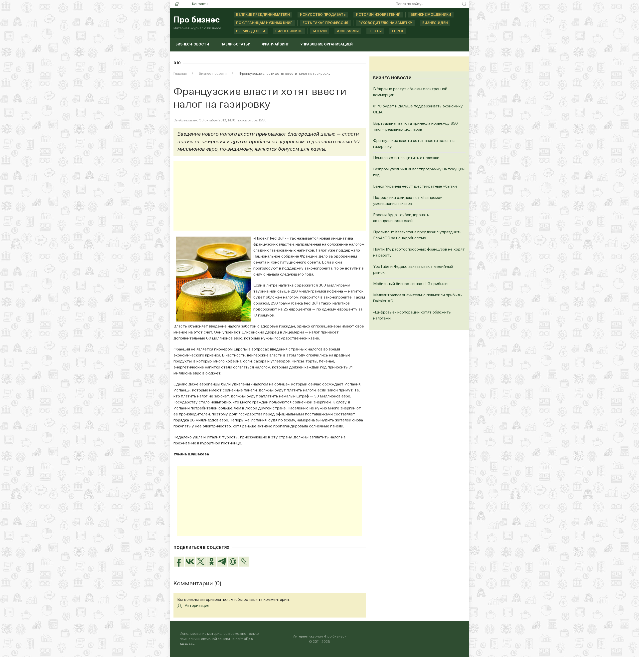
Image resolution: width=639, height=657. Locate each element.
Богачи (320, 31)
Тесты (375, 31)
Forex (397, 31)
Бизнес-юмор (289, 31)
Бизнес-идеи (435, 23)
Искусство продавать (323, 14)
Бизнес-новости (192, 44)
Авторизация (197, 606)
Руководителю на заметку (385, 23)
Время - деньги (250, 31)
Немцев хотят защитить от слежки (406, 158)
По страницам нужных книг (264, 23)
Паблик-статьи (235, 44)
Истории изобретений (378, 14)
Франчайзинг (275, 44)
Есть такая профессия (325, 23)
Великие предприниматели (263, 14)
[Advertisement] (269, 196)
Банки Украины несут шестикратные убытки (415, 187)
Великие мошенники (431, 14)
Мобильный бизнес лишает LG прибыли (410, 284)
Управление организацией (326, 44)
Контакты (200, 4)
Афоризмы (348, 31)
